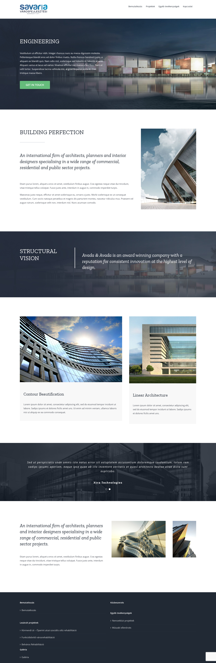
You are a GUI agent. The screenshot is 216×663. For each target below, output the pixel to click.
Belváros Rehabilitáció (33, 644)
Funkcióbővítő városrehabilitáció (38, 637)
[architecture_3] (184, 521)
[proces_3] (162, 317)
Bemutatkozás (29, 610)
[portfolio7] (139, 521)
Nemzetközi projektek (123, 620)
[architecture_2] (71, 317)
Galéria (25, 657)
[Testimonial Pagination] (106, 489)
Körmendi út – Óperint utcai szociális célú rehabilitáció (49, 630)
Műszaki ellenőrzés (121, 627)
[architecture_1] (168, 129)
